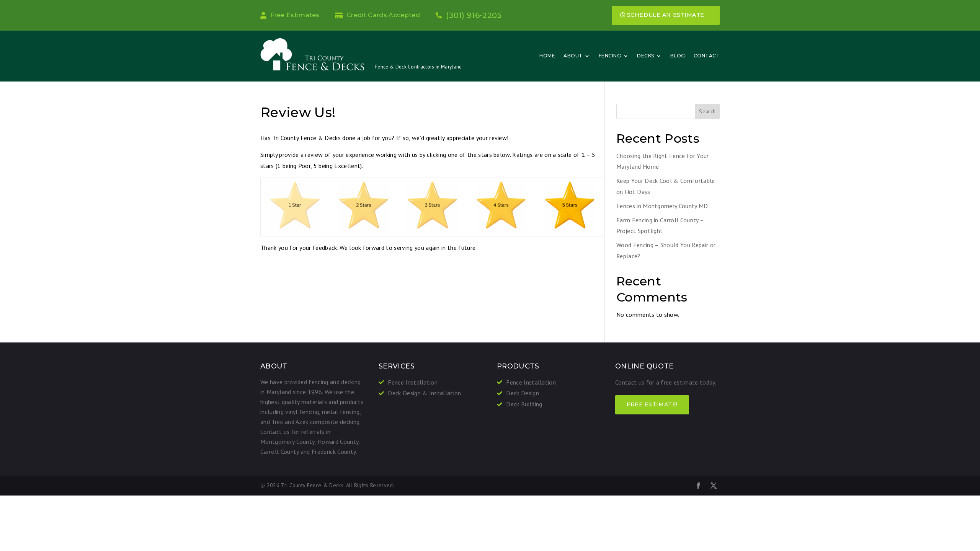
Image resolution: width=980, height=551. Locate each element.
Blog (677, 56)
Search (707, 111)
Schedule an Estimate (665, 14)
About (573, 56)
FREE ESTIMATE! (652, 404)
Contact (707, 56)
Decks (645, 56)
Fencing (610, 56)
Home (547, 56)
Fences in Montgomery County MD (662, 206)
